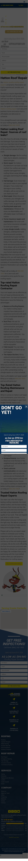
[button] (26, 407)
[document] (14, 429)
